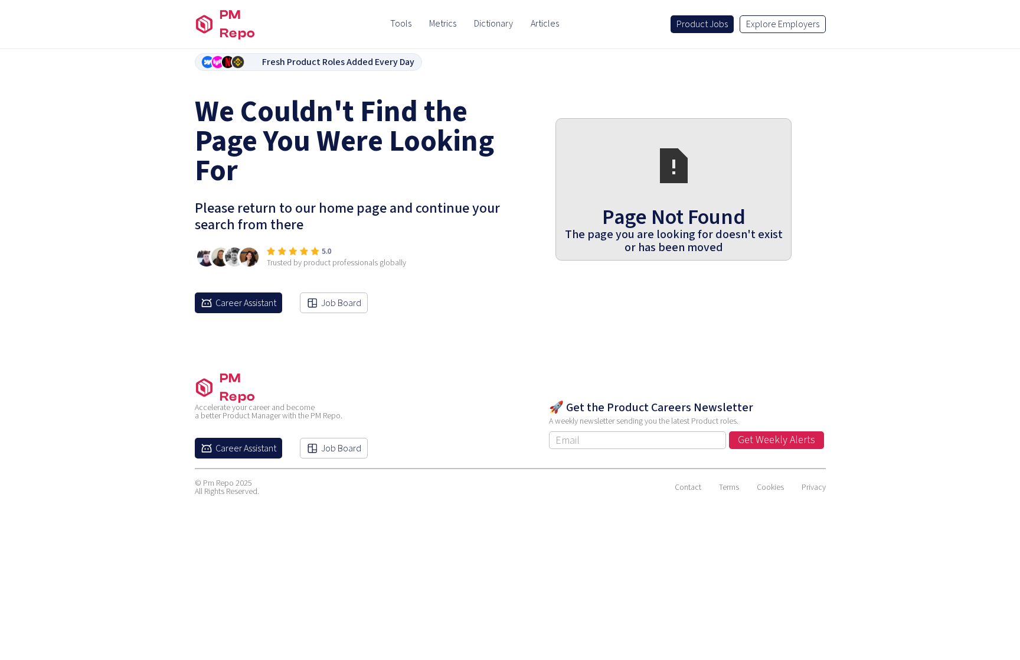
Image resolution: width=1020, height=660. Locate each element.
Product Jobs (702, 24)
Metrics (442, 23)
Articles (545, 23)
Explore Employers (782, 24)
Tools (400, 23)
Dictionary (493, 23)
